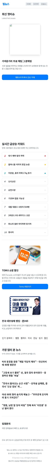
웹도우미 (11, 461)
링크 (41, 338)
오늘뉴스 (43, 4)
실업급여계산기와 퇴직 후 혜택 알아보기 (28, 440)
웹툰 (17, 338)
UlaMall (16, 461)
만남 (35, 338)
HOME (29, 4)
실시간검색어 (31, 461)
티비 (30, 338)
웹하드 (23, 338)
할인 (46, 338)
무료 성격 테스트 (8, 440)
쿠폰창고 (39, 461)
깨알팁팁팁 (23, 461)
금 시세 (45, 440)
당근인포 (36, 4)
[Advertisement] (25, 110)
